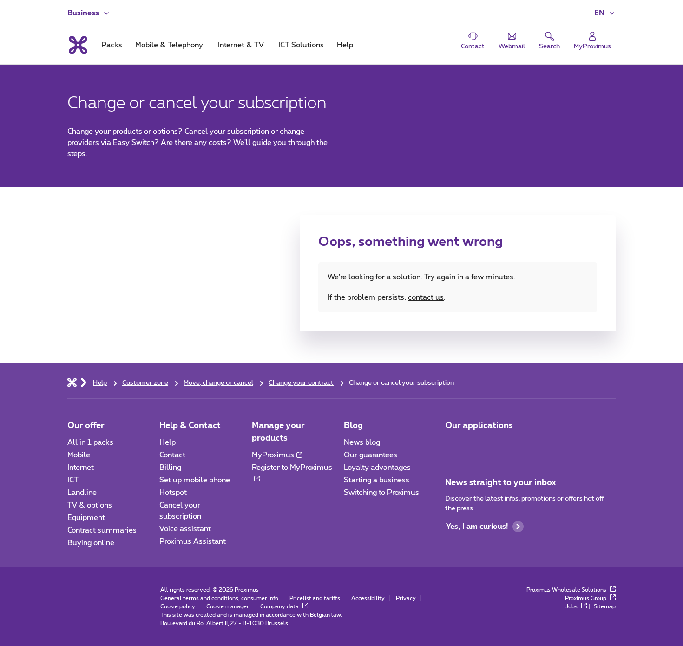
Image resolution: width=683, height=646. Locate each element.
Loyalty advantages (377, 467)
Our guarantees (370, 455)
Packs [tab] (111, 45)
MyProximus (273, 455)
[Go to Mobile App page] (453, 445)
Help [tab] (345, 45)
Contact (172, 455)
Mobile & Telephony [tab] (169, 45)
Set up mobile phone (194, 480)
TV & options (89, 505)
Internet (80, 467)
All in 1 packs (90, 442)
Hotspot (173, 492)
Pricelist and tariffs (314, 598)
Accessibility (368, 598)
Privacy (406, 598)
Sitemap (605, 606)
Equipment (86, 517)
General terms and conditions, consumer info (219, 598)
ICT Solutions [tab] (301, 45)
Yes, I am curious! (477, 526)
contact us (426, 297)
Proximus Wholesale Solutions (567, 590)
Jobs (572, 606)
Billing (170, 467)
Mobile (78, 455)
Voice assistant (185, 529)
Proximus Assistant (192, 541)
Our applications (479, 426)
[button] (605, 13)
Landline (82, 492)
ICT (73, 480)
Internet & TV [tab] (241, 45)
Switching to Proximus (381, 492)
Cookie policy (177, 606)
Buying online (90, 543)
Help (167, 442)
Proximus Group (586, 598)
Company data (280, 606)
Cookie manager (227, 606)
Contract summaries (102, 530)
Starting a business (376, 480)
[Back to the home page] (77, 45)
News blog (362, 442)
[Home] (72, 382)
